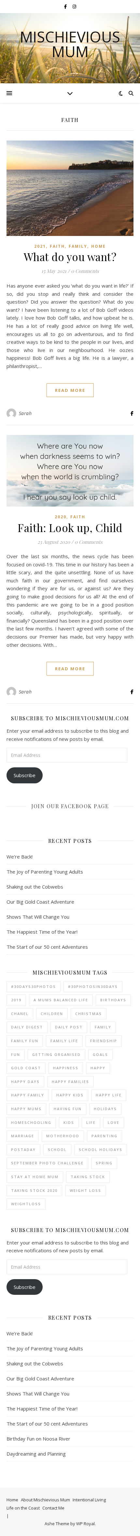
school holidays (100, 1149)
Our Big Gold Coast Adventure (40, 901)
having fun (68, 1108)
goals (100, 1054)
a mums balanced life (61, 999)
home (98, 246)
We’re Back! (20, 856)
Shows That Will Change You (38, 916)
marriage (22, 1135)
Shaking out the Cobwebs (35, 886)
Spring (104, 1162)
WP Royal (85, 1524)
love (113, 1122)
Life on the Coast (23, 1508)
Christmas (88, 1013)
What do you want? (70, 256)
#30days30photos (33, 986)
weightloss (26, 1203)
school (57, 1149)
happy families (70, 1081)
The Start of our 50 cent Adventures (47, 946)
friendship (103, 1040)
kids (68, 1122)
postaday (23, 1149)
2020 (60, 517)
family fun (24, 1040)
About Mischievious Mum (45, 1500)
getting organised (56, 1054)
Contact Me (53, 1508)
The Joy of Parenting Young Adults (45, 871)
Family (78, 246)
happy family (27, 1095)
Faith (57, 246)
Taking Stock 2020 (34, 1190)
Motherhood (62, 1135)
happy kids (70, 1095)
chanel (20, 1013)
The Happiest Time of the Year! (42, 931)
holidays (105, 1108)
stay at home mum (35, 1176)
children (52, 1013)
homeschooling (31, 1122)
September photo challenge (47, 1162)
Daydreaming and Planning (36, 1453)
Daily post (69, 1027)
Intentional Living (89, 1500)
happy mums (26, 1108)
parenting (104, 1135)
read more (70, 390)
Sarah (25, 413)
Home (12, 1500)
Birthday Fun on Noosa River (38, 1438)
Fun (15, 1054)
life (91, 1122)
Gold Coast (26, 1067)
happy (98, 1067)
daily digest (27, 1027)
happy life (109, 1095)
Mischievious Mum (70, 44)
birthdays (113, 999)
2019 (16, 999)
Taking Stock (88, 1176)
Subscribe (24, 775)
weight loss (85, 1190)
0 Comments (85, 271)
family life (64, 1040)
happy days (25, 1081)
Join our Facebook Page (70, 806)
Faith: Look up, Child (70, 527)
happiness (65, 1067)
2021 (40, 246)
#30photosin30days (93, 986)
